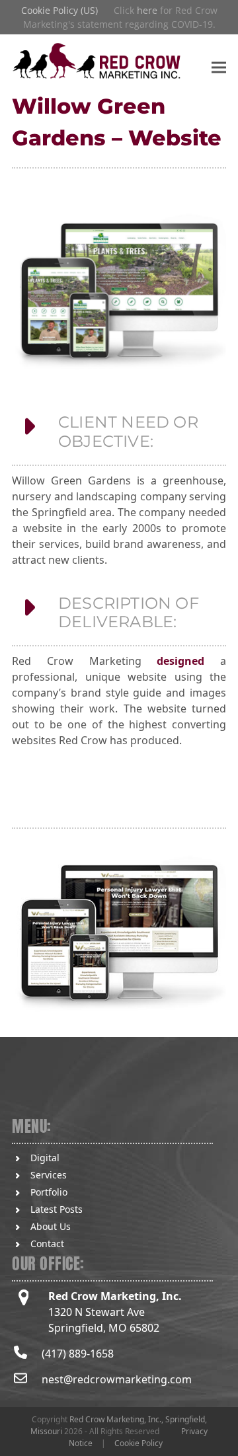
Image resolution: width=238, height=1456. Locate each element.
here (147, 10)
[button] (219, 67)
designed (180, 661)
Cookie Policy (138, 1443)
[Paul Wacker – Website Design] (119, 935)
